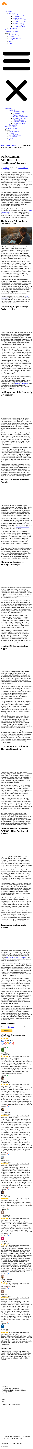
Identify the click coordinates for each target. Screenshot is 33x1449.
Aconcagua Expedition (19, 25)
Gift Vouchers (13, 40)
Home (2, 145)
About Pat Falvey (14, 35)
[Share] (5, 1446)
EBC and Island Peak (19, 26)
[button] (16, 76)
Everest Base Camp (18, 15)
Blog (10, 43)
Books (11, 41)
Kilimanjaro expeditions (22, 527)
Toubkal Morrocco (18, 18)
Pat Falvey (6, 168)
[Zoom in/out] (1, 1446)
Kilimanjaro (16, 16)
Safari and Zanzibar (18, 23)
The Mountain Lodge (11, 31)
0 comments (9, 169)
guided (30, 210)
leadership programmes (21, 383)
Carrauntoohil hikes (6, 212)
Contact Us (6, 1030)
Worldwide (12, 13)
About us (11, 36)
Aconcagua (23, 957)
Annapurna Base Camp (19, 21)
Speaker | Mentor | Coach (13, 145)
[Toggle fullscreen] (3, 1446)
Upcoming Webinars (15, 38)
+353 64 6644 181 (11, 1401)
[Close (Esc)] (7, 1446)
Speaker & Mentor (10, 30)
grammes (5, 298)
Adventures (8, 11)
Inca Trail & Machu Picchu (20, 20)
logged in (11, 1027)
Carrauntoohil (13, 28)
